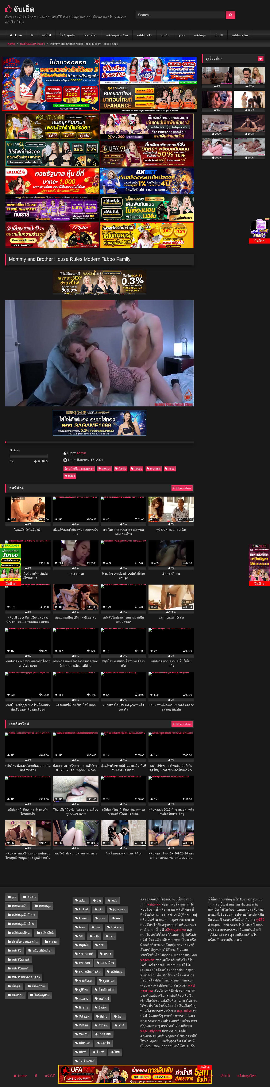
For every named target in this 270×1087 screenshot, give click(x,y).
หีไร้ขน (103, 1025)
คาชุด (53, 941)
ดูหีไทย (83, 989)
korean (83, 918)
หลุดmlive (147, 960)
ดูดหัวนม (109, 980)
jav (14, 897)
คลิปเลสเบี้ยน (21, 932)
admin (81, 453)
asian (82, 900)
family (122, 468)
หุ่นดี (121, 1025)
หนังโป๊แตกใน (21, 968)
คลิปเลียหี (47, 932)
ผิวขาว (83, 1007)
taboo (71, 475)
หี (32, 35)
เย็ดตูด (16, 986)
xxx (111, 936)
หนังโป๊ (46, 35)
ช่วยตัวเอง (86, 980)
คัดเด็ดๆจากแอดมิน (25, 941)
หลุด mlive (184, 1011)
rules (171, 468)
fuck (114, 900)
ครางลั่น (84, 963)
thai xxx (116, 927)
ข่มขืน (165, 35)
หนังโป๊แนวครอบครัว (32, 43)
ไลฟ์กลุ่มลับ (67, 35)
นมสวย (83, 998)
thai (98, 927)
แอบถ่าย (17, 995)
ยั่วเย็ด (103, 1007)
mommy (155, 468)
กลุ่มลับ (84, 945)
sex (118, 918)
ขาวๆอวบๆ (86, 954)
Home (18, 35)
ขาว (102, 945)
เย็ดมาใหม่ (90, 35)
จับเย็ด (23, 9)
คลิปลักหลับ (144, 35)
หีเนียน (83, 1025)
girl (101, 909)
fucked (83, 909)
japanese (119, 909)
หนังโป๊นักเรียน (42, 950)
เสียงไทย (84, 1043)
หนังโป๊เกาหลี (21, 959)
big (99, 900)
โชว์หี (100, 1052)
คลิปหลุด (200, 35)
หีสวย (103, 1016)
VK (81, 936)
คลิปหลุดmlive (175, 929)
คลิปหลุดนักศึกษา (23, 914)
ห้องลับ (83, 1034)
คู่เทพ (181, 35)
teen (82, 927)
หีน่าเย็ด (84, 1016)
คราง (107, 954)
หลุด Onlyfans (150, 1031)
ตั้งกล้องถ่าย (106, 989)
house (138, 468)
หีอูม (120, 1016)
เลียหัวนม (105, 1034)
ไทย (117, 1052)
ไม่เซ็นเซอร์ (86, 1061)
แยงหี (82, 1052)
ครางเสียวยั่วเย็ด (89, 971)
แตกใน (105, 1043)
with (96, 936)
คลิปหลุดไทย (240, 35)
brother (106, 468)
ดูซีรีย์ (260, 919)
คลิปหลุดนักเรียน (117, 35)
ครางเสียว (107, 963)
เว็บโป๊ (219, 35)
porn (102, 918)
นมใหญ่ (104, 998)
